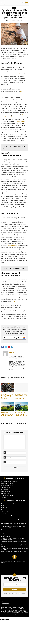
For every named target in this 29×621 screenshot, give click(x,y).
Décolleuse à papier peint (6, 507)
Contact (3, 601)
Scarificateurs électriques (7, 483)
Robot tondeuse (4, 489)
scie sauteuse (18, 74)
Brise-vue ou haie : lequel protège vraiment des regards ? (14, 551)
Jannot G (7, 20)
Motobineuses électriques (7, 485)
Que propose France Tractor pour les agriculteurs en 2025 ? (21, 415)
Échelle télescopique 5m (6, 513)
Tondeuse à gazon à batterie (7, 495)
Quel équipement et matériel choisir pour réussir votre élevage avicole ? (21, 396)
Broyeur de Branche (5, 491)
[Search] (23, 3)
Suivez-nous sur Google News (13, 338)
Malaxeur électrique (5, 511)
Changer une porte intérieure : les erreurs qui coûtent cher (14, 533)
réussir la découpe (20, 121)
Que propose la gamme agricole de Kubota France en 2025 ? (7, 415)
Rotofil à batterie (5, 493)
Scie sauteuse (4, 509)
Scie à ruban (4, 505)
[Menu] (2, 3)
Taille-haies (3, 497)
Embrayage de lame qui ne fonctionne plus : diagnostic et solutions (7, 396)
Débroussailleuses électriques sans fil (9, 481)
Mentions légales (5, 603)
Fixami (13, 301)
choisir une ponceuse (13, 245)
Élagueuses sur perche (6, 487)
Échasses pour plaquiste (6, 515)
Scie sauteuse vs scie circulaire (8, 503)
